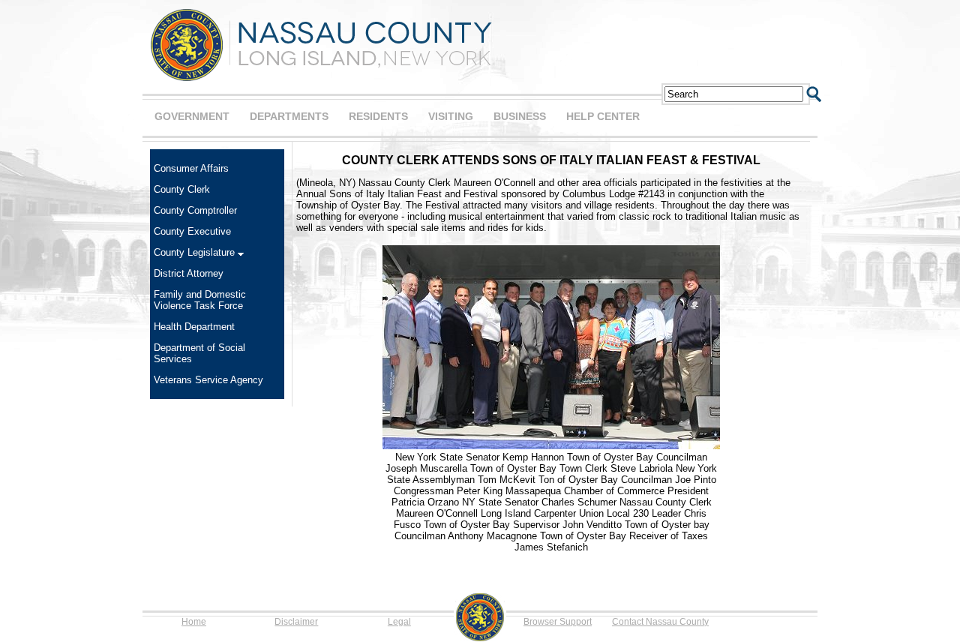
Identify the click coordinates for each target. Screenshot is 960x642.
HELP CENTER (603, 116)
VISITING (450, 116)
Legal (399, 621)
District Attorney (189, 273)
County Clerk (182, 189)
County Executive (192, 231)
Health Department (194, 326)
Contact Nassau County (660, 621)
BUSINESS (520, 116)
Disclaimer (296, 621)
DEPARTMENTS (289, 116)
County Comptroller (195, 210)
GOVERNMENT (192, 116)
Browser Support (558, 621)
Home (194, 621)
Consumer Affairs (191, 168)
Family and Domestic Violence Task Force (200, 300)
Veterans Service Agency (208, 380)
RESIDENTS (378, 116)
